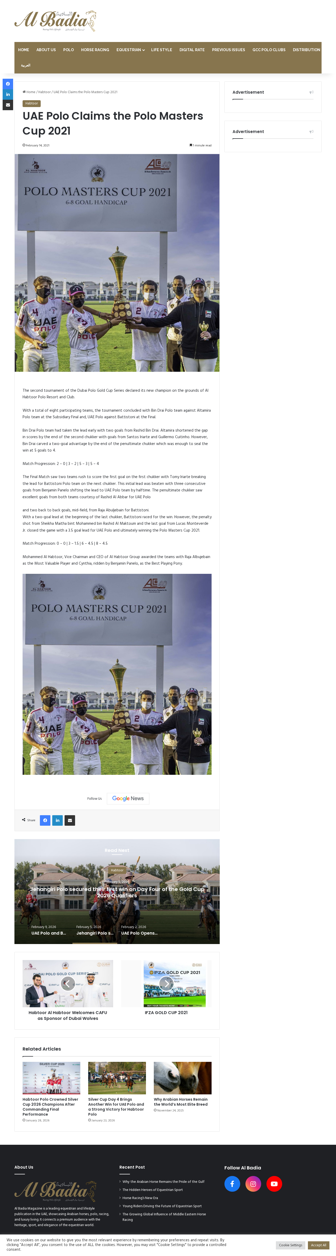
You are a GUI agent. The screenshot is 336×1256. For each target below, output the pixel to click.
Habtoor (44, 92)
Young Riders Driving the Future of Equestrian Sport (162, 1206)
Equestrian (129, 50)
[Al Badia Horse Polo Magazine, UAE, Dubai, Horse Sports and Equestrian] (55, 20)
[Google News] (128, 798)
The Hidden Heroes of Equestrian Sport (153, 1190)
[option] (117, 891)
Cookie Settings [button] (290, 1245)
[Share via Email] (70, 820)
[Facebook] (45, 820)
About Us (46, 50)
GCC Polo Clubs (269, 50)
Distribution (306, 50)
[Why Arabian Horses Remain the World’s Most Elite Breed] (183, 1078)
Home (23, 50)
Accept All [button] (318, 1245)
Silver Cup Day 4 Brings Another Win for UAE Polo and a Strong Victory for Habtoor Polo (116, 1107)
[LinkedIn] (57, 820)
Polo (68, 50)
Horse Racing (95, 50)
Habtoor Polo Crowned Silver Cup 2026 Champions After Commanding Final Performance (50, 1107)
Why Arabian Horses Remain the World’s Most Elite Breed (181, 1102)
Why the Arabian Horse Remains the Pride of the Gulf (163, 1182)
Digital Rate (192, 50)
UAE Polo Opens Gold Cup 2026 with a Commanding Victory (117, 892)
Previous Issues (228, 50)
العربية (25, 65)
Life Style (161, 50)
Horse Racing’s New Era (140, 1198)
